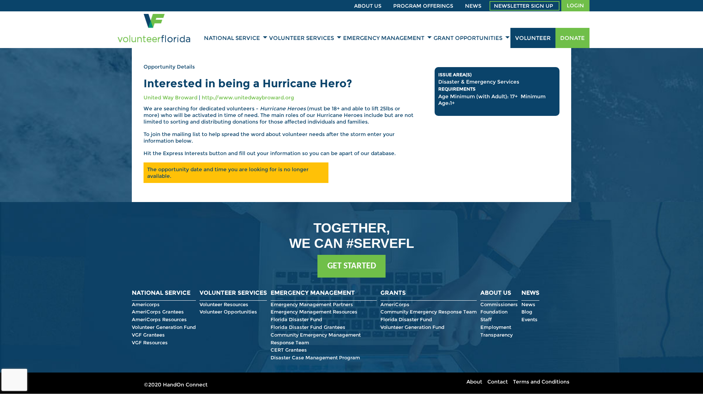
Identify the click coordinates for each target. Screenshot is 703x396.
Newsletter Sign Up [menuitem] (523, 6)
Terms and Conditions (541, 381)
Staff (486, 319)
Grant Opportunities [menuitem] (468, 37)
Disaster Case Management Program (315, 357)
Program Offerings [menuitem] (423, 6)
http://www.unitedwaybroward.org (248, 97)
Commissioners (499, 304)
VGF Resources (150, 342)
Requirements (457, 89)
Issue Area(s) (455, 74)
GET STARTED (351, 266)
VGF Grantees (148, 335)
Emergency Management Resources (314, 312)
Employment (495, 327)
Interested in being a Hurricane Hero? (248, 83)
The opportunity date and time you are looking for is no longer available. (228, 172)
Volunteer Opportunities (228, 312)
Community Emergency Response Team (428, 312)
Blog (526, 312)
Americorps (146, 304)
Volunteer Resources (224, 304)
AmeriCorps (394, 304)
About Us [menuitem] (368, 6)
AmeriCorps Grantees (158, 312)
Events (529, 319)
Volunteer (533, 37)
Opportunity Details (169, 66)
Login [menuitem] (575, 5)
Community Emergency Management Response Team (316, 338)
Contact (497, 381)
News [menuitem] (473, 6)
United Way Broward (170, 97)
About (474, 381)
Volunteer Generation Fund (164, 327)
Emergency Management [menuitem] (383, 37)
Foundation (493, 312)
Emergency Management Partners (312, 304)
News (528, 304)
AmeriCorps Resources (159, 319)
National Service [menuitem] (232, 37)
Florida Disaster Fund (296, 319)
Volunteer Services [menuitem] (301, 37)
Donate (572, 37)
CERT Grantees (289, 350)
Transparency (496, 335)
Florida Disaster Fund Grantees (308, 327)
